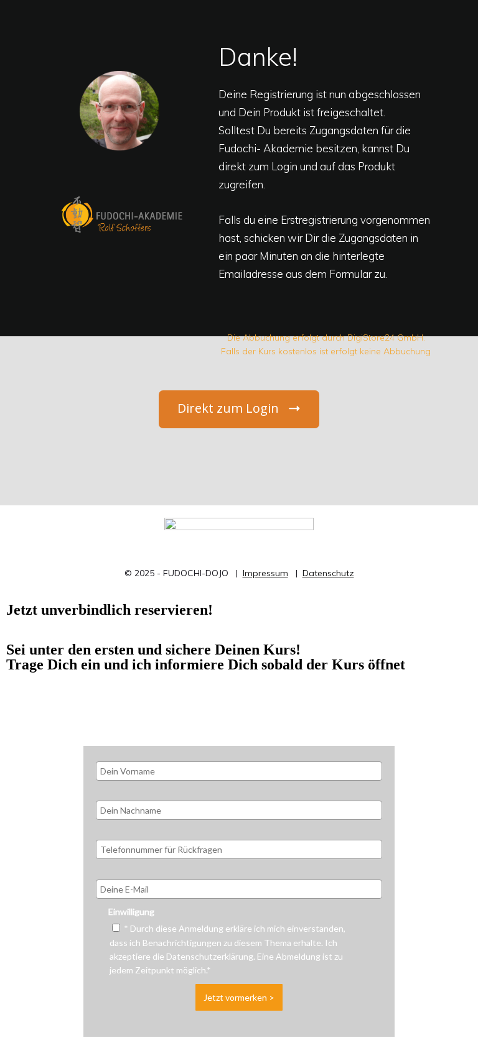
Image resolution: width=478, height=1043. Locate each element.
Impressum (265, 573)
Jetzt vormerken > (239, 997)
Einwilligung (131, 911)
